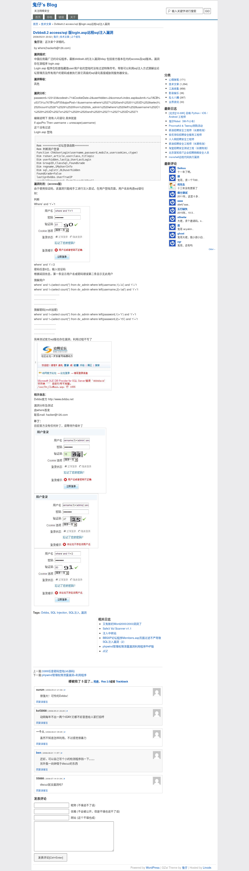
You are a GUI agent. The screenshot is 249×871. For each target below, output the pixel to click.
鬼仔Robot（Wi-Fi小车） (182, 121)
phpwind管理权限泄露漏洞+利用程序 (64, 675)
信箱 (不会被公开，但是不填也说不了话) (95, 811)
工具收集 (174, 88)
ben (38, 752)
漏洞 (84, 612)
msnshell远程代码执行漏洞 (184, 157)
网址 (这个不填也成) (83, 817)
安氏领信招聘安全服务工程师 (185, 134)
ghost (180, 233)
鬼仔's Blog (44, 4)
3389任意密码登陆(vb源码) (58, 671)
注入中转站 (109, 633)
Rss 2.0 (105, 681)
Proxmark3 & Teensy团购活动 (186, 125)
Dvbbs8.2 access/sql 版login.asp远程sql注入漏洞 (73, 32)
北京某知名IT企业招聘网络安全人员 (189, 152)
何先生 (181, 184)
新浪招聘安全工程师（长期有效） (188, 130)
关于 (73, 17)
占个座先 (75, 36)
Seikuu (181, 168)
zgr (179, 241)
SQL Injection (59, 612)
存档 (49, 17)
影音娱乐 (174, 93)
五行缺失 (182, 209)
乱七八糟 (174, 97)
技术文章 (46, 24)
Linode (207, 867)
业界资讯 (174, 102)
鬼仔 (55, 36)
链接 (61, 17)
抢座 (96, 681)
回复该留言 (42, 701)
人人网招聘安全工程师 (181, 139)
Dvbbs (45, 612)
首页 (38, 17)
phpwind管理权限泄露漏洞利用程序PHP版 (128, 646)
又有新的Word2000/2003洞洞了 (122, 624)
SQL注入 (74, 612)
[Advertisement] (78, 609)
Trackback (122, 681)
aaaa (180, 201)
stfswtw (181, 217)
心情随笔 (174, 79)
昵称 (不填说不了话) (83, 805)
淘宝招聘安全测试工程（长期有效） (189, 148)
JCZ (105, 651)
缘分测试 (182, 192)
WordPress (153, 867)
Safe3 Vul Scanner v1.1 (117, 628)
